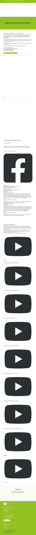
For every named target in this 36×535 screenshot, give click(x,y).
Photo (5, 198)
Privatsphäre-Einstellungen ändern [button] (9, 530)
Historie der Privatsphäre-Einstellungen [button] (10, 531)
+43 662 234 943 (8, 516)
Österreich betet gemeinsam (8, 190)
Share (5, 200)
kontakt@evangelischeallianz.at (10, 517)
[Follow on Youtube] (9, 520)
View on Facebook (10, 199)
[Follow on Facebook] (5, 520)
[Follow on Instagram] (7, 520)
